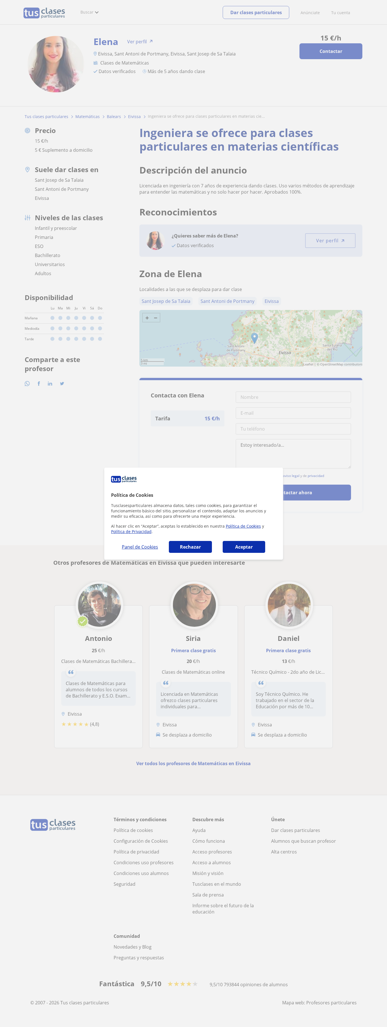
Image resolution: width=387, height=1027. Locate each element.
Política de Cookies (243, 526)
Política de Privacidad (131, 531)
